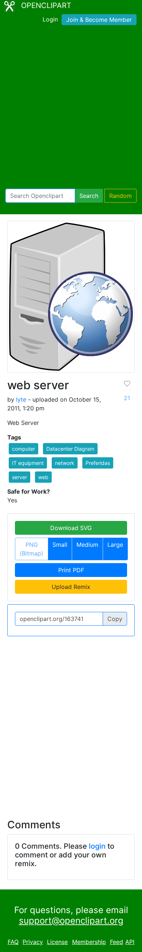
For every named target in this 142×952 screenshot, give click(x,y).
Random (120, 195)
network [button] (64, 463)
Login (50, 19)
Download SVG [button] (71, 527)
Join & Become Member (99, 19)
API (129, 941)
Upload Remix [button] (71, 586)
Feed (116, 941)
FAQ (13, 941)
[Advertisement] (71, 108)
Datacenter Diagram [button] (70, 449)
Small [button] (59, 544)
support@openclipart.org (71, 920)
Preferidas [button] (98, 463)
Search (88, 195)
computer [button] (23, 449)
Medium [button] (87, 544)
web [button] (43, 477)
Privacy (33, 941)
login (97, 846)
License (57, 941)
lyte (21, 399)
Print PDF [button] (71, 570)
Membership (89, 941)
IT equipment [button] (28, 463)
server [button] (19, 477)
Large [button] (115, 544)
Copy (114, 618)
